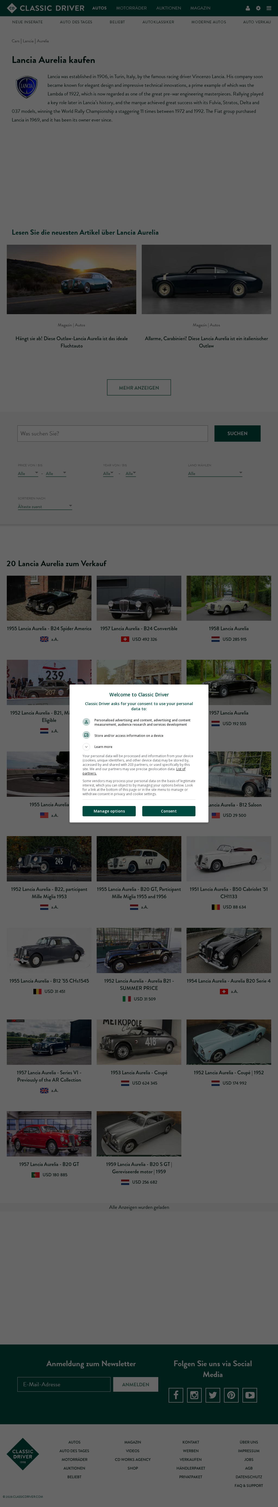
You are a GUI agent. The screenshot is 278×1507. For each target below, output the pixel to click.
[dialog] (139, 753)
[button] (139, 747)
